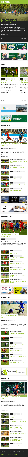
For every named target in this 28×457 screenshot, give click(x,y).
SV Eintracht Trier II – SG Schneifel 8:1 (9, 235)
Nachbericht (11, 148)
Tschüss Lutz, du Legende (16, 190)
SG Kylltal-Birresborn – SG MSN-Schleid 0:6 (17, 345)
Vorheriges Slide (22, 38)
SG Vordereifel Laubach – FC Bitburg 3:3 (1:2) (16, 252)
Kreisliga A (7, 401)
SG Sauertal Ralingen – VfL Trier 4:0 (17, 445)
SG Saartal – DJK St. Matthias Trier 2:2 (18, 357)
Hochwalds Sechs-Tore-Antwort (7, 81)
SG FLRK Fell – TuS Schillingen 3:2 (18, 433)
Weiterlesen (4, 34)
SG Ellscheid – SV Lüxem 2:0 (16, 339)
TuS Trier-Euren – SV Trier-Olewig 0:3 (18, 422)
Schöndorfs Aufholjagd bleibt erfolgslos (17, 416)
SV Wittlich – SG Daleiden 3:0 (17, 333)
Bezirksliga (15, 188)
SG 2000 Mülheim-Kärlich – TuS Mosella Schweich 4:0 (17, 276)
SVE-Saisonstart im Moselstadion (18, 184)
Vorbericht (19, 279)
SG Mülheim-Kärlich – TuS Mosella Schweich (18, 282)
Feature (7, 24)
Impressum (3, 454)
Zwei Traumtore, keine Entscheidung (8, 21)
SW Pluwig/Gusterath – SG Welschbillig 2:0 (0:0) (16, 440)
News (19, 267)
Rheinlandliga (13, 239)
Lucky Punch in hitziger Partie (9, 316)
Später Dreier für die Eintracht (17, 167)
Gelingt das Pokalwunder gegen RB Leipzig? (18, 162)
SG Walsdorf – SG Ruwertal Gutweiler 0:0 (16, 351)
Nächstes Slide (25, 38)
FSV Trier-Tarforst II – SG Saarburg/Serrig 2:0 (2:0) (16, 428)
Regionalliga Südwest (20, 159)
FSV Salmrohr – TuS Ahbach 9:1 (17, 362)
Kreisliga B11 (11, 24)
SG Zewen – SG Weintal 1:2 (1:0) (10, 397)
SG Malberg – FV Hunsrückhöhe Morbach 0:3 (17, 264)
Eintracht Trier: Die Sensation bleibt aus (11, 144)
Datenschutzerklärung (13, 454)
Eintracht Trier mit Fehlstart (16, 179)
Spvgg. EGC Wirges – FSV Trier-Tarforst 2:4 (17, 258)
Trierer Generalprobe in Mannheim (18, 173)
